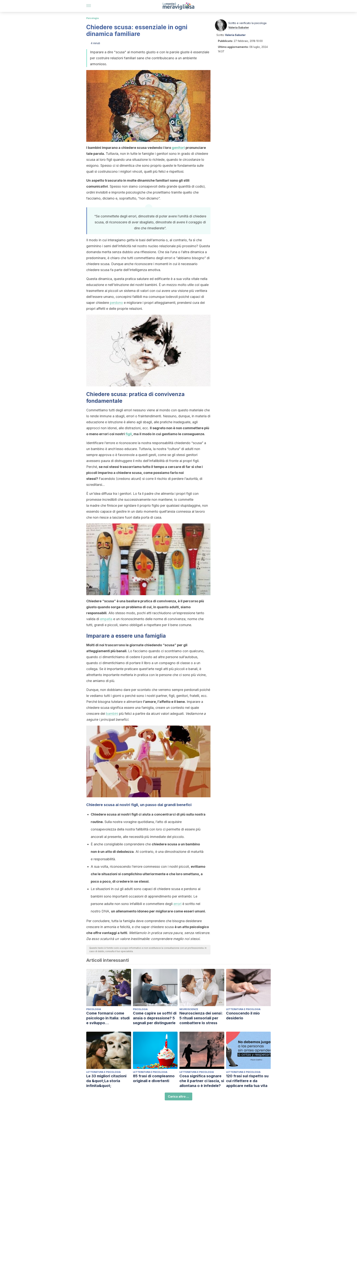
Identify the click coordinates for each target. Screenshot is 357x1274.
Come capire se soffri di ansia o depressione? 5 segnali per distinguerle (154, 1018)
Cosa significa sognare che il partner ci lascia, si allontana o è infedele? (201, 1081)
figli (129, 434)
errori (177, 904)
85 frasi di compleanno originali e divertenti (154, 1078)
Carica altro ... (178, 1096)
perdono (116, 303)
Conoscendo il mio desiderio (243, 1015)
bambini (112, 714)
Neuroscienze (188, 1009)
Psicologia (92, 18)
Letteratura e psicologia (243, 1009)
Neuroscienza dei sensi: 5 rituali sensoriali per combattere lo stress (201, 1018)
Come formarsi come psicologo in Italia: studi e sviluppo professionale (108, 1018)
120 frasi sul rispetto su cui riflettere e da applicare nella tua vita (247, 1081)
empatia (106, 619)
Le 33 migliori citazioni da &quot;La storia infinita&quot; (106, 1081)
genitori (178, 148)
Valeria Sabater (238, 27)
